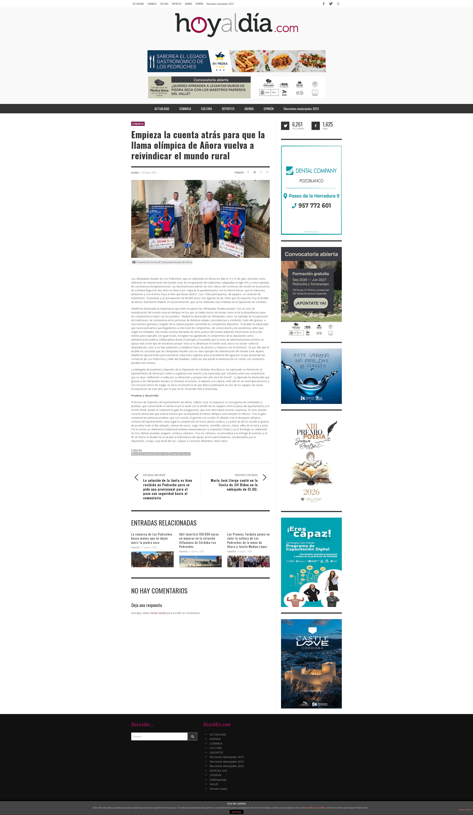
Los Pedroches (146, 453)
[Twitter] (330, 3)
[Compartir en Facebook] (248, 172)
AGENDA (215, 739)
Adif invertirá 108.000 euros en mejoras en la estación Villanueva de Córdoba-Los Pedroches (199, 540)
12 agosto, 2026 (149, 547)
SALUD (214, 784)
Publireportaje (218, 779)
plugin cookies (465, 810)
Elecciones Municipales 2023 (227, 766)
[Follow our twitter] (285, 126)
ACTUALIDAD (218, 734)
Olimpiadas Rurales (180, 453)
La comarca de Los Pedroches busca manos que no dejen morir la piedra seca (151, 538)
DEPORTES (216, 752)
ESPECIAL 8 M (218, 770)
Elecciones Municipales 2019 (227, 761)
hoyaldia (135, 547)
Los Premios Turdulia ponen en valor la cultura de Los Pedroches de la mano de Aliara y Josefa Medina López (248, 540)
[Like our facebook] (316, 126)
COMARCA (138, 124)
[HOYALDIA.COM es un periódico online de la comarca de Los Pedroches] (236, 28)
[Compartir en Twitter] (254, 172)
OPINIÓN (215, 775)
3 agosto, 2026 (244, 551)
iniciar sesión (158, 613)
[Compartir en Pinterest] (267, 172)
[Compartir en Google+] (260, 172)
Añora (135, 453)
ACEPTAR (236, 812)
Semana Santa (218, 788)
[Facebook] (323, 3)
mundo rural (161, 453)
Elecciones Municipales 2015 (227, 757)
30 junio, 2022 (149, 172)
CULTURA (216, 748)
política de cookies (316, 808)
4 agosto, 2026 (196, 551)
